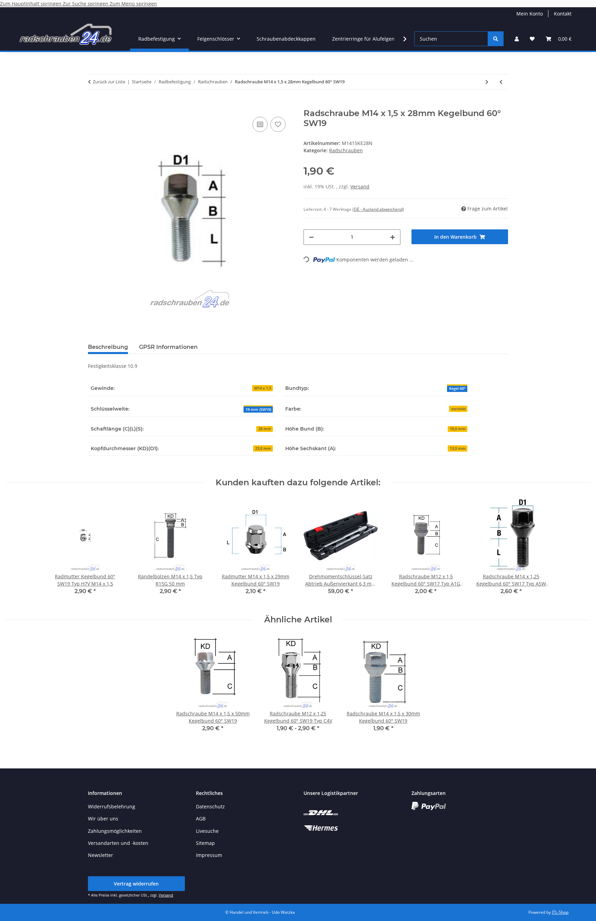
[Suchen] (496, 38)
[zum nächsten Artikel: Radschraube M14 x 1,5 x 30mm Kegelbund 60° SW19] (487, 81)
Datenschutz (210, 806)
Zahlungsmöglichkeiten (115, 831)
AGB (201, 818)
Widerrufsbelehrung (111, 806)
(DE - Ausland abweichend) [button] (378, 209)
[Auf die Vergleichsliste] (260, 124)
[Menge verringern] (311, 237)
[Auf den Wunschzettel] (278, 124)
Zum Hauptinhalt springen (31, 3)
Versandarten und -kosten (118, 843)
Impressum (209, 855)
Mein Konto (529, 13)
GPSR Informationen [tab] (168, 347)
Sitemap (205, 843)
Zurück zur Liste (109, 82)
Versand (359, 186)
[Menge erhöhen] (392, 237)
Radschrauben (346, 150)
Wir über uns (103, 818)
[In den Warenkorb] (93, 104)
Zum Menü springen (133, 3)
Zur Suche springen (86, 3)
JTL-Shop (560, 912)
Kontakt (563, 13)
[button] (516, 39)
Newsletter (100, 855)
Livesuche (207, 831)
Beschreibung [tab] (108, 347)
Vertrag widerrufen (136, 883)
